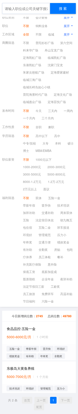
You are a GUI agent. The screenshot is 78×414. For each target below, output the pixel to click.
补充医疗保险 (32, 264)
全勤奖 (43, 249)
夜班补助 (66, 279)
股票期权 (29, 279)
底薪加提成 (49, 271)
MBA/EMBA (43, 150)
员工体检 (45, 257)
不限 (26, 17)
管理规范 (45, 235)
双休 (39, 198)
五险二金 (45, 227)
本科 (58, 143)
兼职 (51, 127)
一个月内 (29, 118)
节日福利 (29, 301)
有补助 (27, 249)
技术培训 (63, 205)
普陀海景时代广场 (35, 94)
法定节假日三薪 (33, 286)
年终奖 (27, 242)
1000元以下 (44, 159)
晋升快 (46, 205)
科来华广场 (30, 50)
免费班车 (48, 294)
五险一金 (54, 198)
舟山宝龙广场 (54, 50)
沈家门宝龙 (55, 65)
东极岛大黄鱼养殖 (20, 368)
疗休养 (27, 257)
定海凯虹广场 (32, 57)
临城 (51, 34)
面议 (46, 189)
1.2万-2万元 (56, 181)
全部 (26, 34)
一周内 (68, 110)
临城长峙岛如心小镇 (36, 87)
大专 (45, 143)
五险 (26, 220)
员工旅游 (29, 294)
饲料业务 (42, 26)
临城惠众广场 (32, 102)
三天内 (52, 110)
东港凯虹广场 (32, 65)
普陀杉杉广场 (45, 43)
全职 (39, 127)
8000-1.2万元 (32, 181)
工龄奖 (55, 286)
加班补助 (29, 212)
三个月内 (48, 118)
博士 (26, 150)
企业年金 (48, 279)
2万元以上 (30, 189)
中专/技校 (29, 143)
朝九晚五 (66, 220)
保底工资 (29, 271)
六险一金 (48, 301)
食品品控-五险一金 (21, 328)
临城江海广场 (32, 79)
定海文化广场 (63, 94)
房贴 (57, 249)
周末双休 (66, 212)
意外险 (52, 264)
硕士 (71, 143)
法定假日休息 (45, 220)
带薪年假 (29, 205)
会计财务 (42, 17)
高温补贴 (66, 294)
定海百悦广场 (57, 102)
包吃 (70, 249)
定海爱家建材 (60, 72)
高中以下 (42, 136)
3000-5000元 (32, 174)
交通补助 (48, 212)
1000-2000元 (32, 167)
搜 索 (63, 8)
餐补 (60, 257)
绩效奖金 (63, 242)
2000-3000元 (56, 167)
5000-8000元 (56, 174)
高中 (57, 136)
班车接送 (63, 227)
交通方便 (45, 242)
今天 (39, 110)
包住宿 (27, 227)
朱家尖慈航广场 (33, 72)
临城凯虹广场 (57, 57)
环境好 (27, 235)
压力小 (61, 235)
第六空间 (66, 43)
